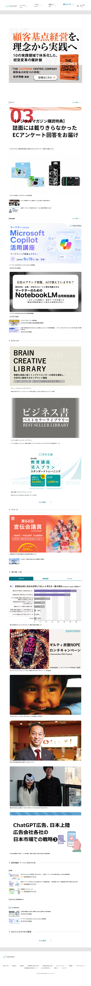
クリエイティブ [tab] (36, 5)
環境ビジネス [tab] (51, 5)
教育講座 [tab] (46, 579)
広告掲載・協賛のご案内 (48, 965)
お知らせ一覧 (6, 965)
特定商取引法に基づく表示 (34, 965)
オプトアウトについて (81, 965)
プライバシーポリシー (61, 965)
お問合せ (57, 968)
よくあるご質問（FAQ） (46, 968)
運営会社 (15, 965)
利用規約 (71, 965)
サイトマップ (64, 968)
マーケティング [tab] (23, 6)
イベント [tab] (70, 579)
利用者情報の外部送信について (31, 968)
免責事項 (22, 965)
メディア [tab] (21, 579)
